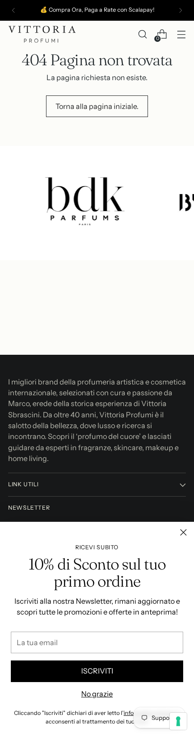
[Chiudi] (183, 532)
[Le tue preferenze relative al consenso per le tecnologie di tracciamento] (178, 721)
